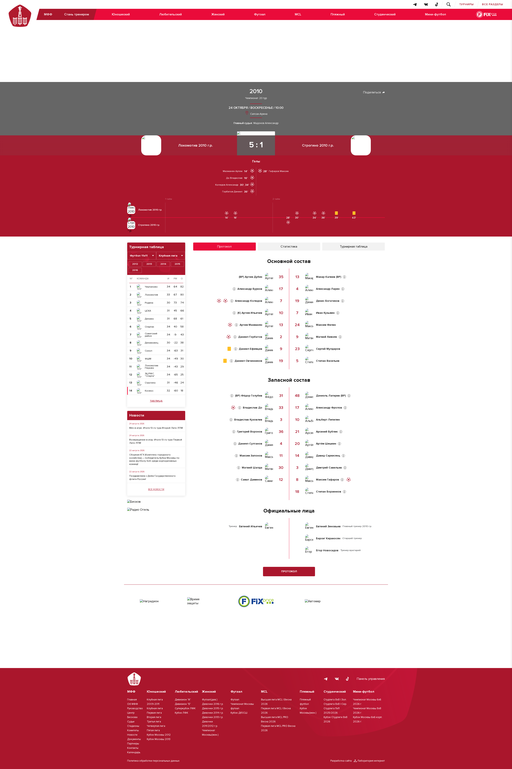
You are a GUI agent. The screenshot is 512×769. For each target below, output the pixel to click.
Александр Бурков (249, 289)
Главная (132, 699)
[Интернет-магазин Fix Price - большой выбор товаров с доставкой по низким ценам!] (256, 601)
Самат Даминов (251, 479)
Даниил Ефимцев (250, 349)
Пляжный (338, 14)
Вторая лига (154, 717)
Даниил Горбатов (250, 337)
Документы (134, 739)
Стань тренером (76, 14)
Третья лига (154, 721)
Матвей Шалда (252, 467)
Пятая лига (153, 730)
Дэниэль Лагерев (328, 395)
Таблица (156, 400)
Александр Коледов (248, 301)
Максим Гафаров (327, 479)
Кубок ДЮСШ (239, 712)
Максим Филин (326, 325)
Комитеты (133, 730)
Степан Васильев (327, 361)
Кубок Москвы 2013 (158, 739)
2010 (256, 91)
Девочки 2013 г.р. (212, 717)
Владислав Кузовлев (248, 419)
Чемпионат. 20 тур (256, 98)
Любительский (170, 14)
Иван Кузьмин (325, 313)
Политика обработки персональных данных (153, 760)
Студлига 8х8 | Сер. (335, 704)
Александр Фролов (329, 407)
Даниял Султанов (250, 443)
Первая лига (154, 712)
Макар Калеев (325, 277)
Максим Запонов (251, 455)
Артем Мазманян (251, 325)
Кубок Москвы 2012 (159, 734)
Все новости (156, 489)
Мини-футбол (435, 14)
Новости (132, 734)
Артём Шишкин (326, 443)
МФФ (48, 14)
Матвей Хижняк (326, 337)
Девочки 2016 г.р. (212, 704)
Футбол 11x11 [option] (139, 255)
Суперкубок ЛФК (185, 708)
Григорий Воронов (249, 431)
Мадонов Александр (265, 123)
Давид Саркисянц (328, 455)
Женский (218, 14)
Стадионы (133, 726)
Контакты (132, 748)
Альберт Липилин (328, 419)
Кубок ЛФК (181, 712)
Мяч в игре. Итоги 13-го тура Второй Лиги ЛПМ (156, 427)
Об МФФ (132, 704)
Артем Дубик (253, 277)
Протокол (289, 571)
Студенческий (385, 14)
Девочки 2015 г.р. (212, 708)
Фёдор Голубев (251, 395)
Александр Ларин (328, 289)
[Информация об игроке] (234, 289)
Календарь (133, 752)
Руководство (135, 708)
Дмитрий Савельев (329, 467)
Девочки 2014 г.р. (212, 712)
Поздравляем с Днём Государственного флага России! (152, 477)
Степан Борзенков (328, 491)
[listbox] (141, 256)
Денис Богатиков (327, 301)
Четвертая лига (156, 726)
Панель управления (371, 679)
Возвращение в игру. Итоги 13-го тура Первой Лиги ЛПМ (155, 441)
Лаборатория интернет (371, 760)
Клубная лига (155, 708)
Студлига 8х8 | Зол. (335, 699)
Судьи (130, 721)
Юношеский (121, 14)
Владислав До (252, 407)
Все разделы (492, 4)
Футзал (259, 14)
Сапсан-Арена (258, 114)
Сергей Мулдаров (328, 349)
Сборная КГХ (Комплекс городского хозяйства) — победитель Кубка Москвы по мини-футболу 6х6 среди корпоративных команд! (154, 459)
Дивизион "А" (183, 699)
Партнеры (133, 743)
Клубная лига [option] (168, 255)
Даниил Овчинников (248, 361)
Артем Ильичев (252, 313)
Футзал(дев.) (209, 699)
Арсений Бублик (327, 431)
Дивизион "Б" (183, 704)
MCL (298, 14)
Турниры (466, 4)
